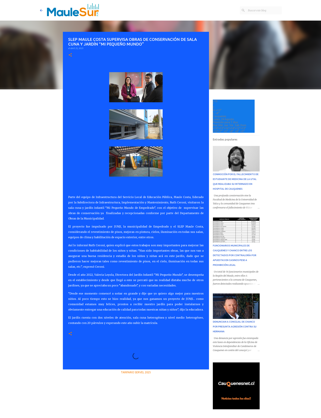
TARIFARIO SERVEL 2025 (136, 372)
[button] (70, 55)
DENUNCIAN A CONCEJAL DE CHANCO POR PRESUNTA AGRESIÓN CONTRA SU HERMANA (234, 326)
